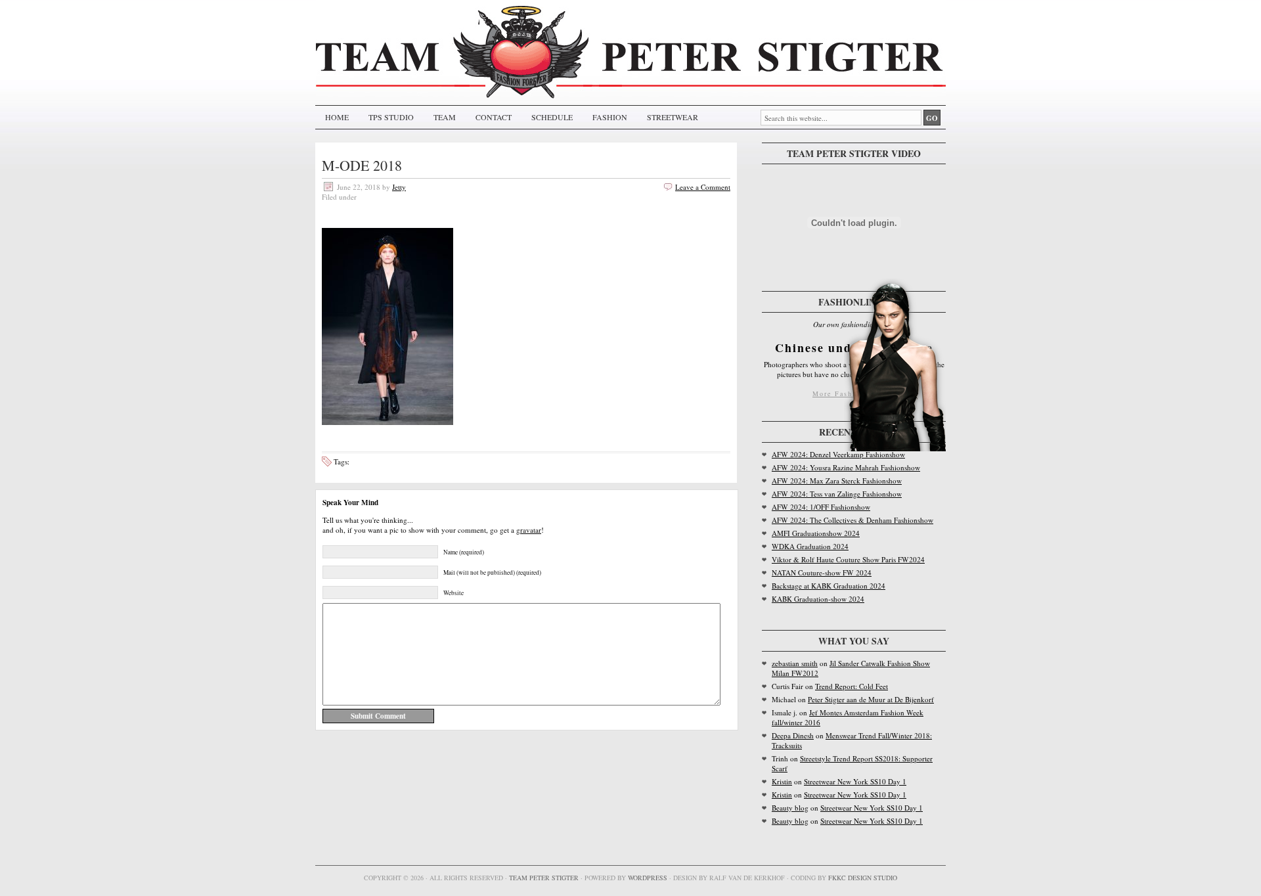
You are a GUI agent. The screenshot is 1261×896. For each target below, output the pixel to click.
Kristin (782, 781)
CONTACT (494, 117)
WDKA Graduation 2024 (810, 546)
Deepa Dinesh (793, 735)
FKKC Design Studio (862, 877)
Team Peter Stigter (544, 877)
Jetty (399, 187)
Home (337, 117)
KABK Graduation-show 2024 (818, 599)
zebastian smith (795, 663)
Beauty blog (790, 808)
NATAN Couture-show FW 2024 (822, 572)
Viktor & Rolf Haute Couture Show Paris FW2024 (848, 559)
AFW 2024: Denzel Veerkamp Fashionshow (838, 454)
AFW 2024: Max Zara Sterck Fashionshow (837, 480)
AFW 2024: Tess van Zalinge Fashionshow (837, 494)
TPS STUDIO (391, 117)
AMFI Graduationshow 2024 (816, 533)
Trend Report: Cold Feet (851, 686)
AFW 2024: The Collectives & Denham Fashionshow (852, 520)
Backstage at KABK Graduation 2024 (828, 586)
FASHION (609, 117)
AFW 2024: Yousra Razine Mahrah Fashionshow (846, 467)
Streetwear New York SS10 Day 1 (855, 781)
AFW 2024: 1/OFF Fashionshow (821, 507)
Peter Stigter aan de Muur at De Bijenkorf (871, 699)
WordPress (647, 877)
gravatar (528, 530)
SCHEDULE (552, 117)
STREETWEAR (672, 117)
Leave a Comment (702, 187)
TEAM (444, 117)
